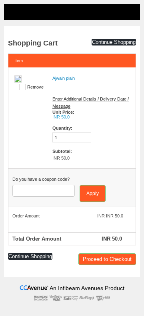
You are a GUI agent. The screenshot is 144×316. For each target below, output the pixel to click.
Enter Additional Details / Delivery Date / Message (90, 103)
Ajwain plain (63, 78)
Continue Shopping (114, 42)
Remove (35, 87)
